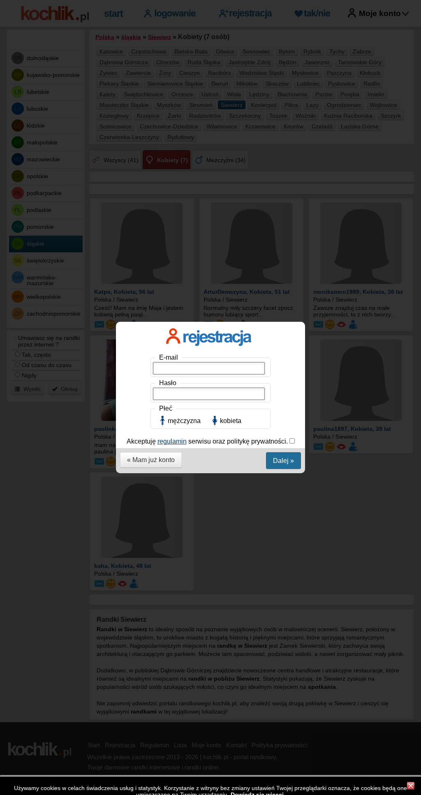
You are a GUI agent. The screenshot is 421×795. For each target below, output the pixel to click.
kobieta (230, 420)
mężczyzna (184, 420)
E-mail (168, 357)
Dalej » (283, 460)
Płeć (165, 408)
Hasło (167, 382)
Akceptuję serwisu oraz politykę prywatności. (208, 441)
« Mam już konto (151, 459)
